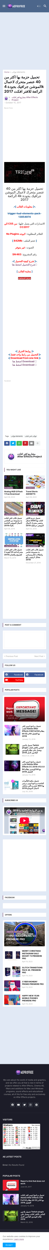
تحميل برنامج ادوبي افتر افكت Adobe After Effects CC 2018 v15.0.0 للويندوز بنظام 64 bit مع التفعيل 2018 (33, 767)
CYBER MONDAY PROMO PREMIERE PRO (33, 982)
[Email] (31, 443)
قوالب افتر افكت (30, 436)
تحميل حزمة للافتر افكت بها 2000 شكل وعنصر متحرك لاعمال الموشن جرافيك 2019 (35, 522)
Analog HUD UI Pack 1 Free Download (13, 492)
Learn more (19, 1239)
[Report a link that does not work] (11, 1185)
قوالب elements (18, 72)
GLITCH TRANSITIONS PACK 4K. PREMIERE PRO (32, 970)
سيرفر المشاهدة (24, 278)
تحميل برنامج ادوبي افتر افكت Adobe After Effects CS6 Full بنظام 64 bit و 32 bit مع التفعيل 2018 (33, 731)
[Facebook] (7, 443)
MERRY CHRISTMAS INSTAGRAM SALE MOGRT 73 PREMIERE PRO (32, 955)
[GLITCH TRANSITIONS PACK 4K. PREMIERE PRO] (12, 971)
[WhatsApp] (19, 443)
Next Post (38, 656)
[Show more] (37, 443)
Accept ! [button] (9, 1245)
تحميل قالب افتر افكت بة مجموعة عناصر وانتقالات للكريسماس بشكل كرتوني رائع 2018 (35, 554)
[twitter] (24, 1105)
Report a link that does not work (33, 1182)
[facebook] (12, 1105)
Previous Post (12, 656)
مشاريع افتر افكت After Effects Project (29, 455)
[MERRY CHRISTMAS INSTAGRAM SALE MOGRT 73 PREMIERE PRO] (12, 955)
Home (6, 72)
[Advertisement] (24, 41)
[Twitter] (13, 443)
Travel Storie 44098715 (32, 492)
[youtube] (18, 1105)
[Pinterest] (25, 443)
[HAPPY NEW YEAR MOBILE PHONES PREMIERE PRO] (12, 999)
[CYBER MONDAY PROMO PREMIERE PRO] (12, 985)
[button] (3, 6)
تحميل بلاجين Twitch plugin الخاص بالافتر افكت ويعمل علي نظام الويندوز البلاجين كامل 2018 (33, 749)
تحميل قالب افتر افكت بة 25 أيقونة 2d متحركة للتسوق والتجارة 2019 (13, 552)
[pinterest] (36, 1105)
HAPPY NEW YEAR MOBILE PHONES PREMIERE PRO (30, 998)
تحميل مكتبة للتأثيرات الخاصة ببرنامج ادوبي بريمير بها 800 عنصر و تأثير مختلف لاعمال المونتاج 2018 (33, 784)
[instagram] (30, 1105)
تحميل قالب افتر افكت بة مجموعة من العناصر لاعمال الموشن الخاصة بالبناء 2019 (13, 522)
